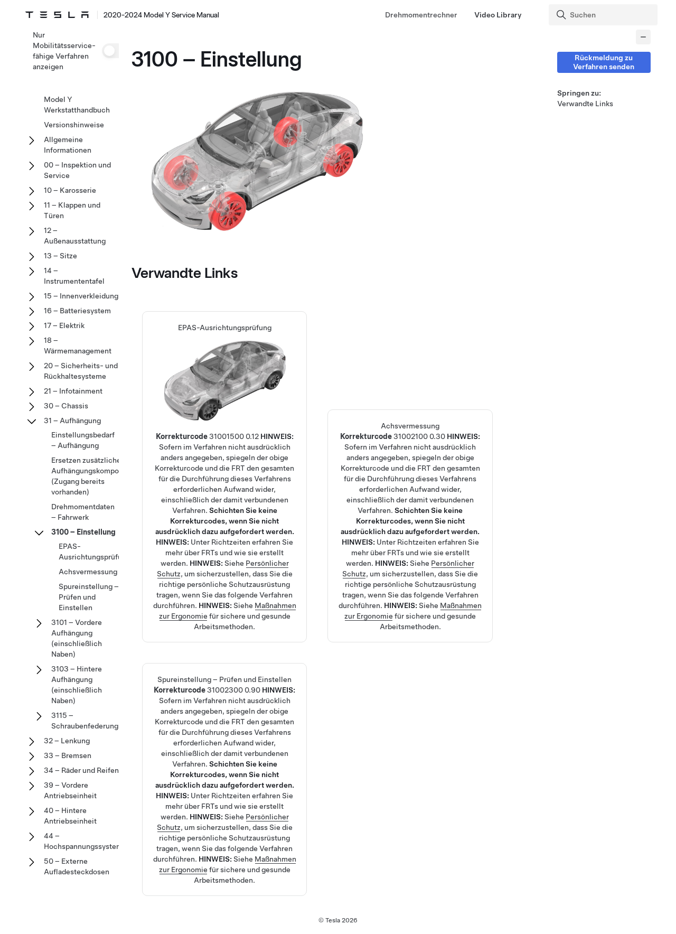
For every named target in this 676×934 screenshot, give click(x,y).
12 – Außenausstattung (75, 235)
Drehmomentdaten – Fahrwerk (83, 511)
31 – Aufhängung (72, 420)
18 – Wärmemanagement (77, 345)
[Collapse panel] (643, 37)
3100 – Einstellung (83, 532)
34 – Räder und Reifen (81, 770)
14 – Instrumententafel (74, 275)
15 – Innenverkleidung (81, 296)
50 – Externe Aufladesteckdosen (76, 866)
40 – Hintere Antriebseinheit (70, 815)
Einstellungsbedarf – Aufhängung (83, 440)
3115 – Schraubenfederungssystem (98, 720)
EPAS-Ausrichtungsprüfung (224, 434)
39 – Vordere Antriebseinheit (70, 790)
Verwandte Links (585, 103)
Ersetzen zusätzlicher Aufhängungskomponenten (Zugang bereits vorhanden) (97, 476)
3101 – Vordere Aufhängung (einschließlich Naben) (76, 638)
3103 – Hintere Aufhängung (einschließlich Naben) (76, 685)
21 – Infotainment (73, 391)
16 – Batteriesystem (77, 310)
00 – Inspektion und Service (77, 170)
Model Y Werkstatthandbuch (77, 104)
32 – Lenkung (67, 740)
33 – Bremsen (67, 755)
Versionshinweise (74, 124)
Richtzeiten (230, 542)
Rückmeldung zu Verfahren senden (603, 62)
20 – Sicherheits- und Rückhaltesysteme (81, 370)
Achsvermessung (88, 571)
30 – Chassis (66, 405)
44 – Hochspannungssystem (83, 841)
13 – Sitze (60, 255)
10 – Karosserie (70, 190)
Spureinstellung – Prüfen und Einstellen (89, 597)
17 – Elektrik (64, 325)
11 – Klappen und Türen (72, 210)
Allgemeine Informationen (67, 144)
